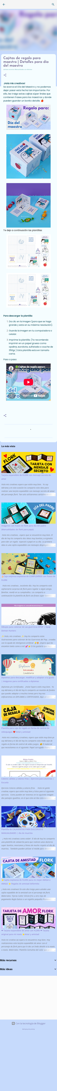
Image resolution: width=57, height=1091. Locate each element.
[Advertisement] (23, 997)
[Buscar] (53, 4)
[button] (5, 75)
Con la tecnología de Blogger (30, 1023)
